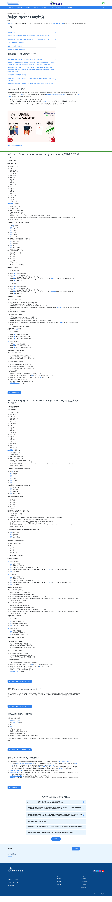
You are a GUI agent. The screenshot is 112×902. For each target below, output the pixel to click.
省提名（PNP (45, 101)
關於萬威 (44, 7)
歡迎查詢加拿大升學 (14, 787)
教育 (11, 726)
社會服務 (17, 721)
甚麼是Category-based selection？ (16, 42)
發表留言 (76, 849)
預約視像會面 (11, 885)
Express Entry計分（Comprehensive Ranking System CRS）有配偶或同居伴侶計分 (28, 39)
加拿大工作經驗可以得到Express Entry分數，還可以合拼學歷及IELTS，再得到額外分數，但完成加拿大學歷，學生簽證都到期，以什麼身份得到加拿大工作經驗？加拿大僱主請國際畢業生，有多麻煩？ (31, 69)
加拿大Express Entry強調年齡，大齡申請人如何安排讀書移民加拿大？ (26, 59)
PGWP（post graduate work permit (55, 94)
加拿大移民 (10, 23)
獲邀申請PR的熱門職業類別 (15, 46)
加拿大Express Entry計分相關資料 (16, 49)
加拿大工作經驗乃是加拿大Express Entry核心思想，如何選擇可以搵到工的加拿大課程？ (30, 83)
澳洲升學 (28, 7)
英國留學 (11, 7)
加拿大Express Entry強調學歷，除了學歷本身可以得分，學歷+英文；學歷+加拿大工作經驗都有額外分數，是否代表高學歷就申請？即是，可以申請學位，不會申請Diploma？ (55, 808)
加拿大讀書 (19, 7)
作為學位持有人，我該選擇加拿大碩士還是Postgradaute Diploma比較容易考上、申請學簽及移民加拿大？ (31, 79)
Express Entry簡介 (12, 32)
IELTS (60, 768)
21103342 (15, 879)
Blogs (14, 13)
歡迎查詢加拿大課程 (14, 392)
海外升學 (50, 7)
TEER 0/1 (53, 279)
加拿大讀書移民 (50, 765)
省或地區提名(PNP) (15, 383)
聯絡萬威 (70, 7)
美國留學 (36, 7)
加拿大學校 (20, 94)
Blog (64, 7)
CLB (13, 225)
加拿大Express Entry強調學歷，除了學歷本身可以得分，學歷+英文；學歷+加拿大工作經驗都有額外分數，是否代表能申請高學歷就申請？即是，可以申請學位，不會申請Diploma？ (31, 63)
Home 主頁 (10, 13)
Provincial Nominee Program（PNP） (25, 763)
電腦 (14, 722)
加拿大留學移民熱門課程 (16, 770)
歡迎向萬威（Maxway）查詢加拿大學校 (19, 681)
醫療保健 (12, 721)
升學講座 (58, 7)
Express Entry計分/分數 (65, 761)
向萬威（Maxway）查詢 (58, 23)
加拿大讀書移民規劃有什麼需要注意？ (17, 75)
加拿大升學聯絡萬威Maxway (15, 145)
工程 (18, 722)
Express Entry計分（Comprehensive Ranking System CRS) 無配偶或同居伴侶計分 (28, 35)
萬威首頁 (59, 878)
